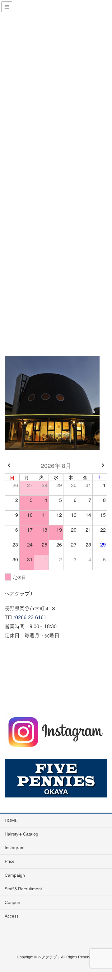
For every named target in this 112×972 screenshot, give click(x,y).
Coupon (12, 902)
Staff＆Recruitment (23, 888)
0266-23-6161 (30, 617)
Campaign (15, 875)
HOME (11, 820)
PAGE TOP (102, 937)
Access (12, 916)
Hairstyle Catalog (21, 834)
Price (10, 861)
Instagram (15, 847)
